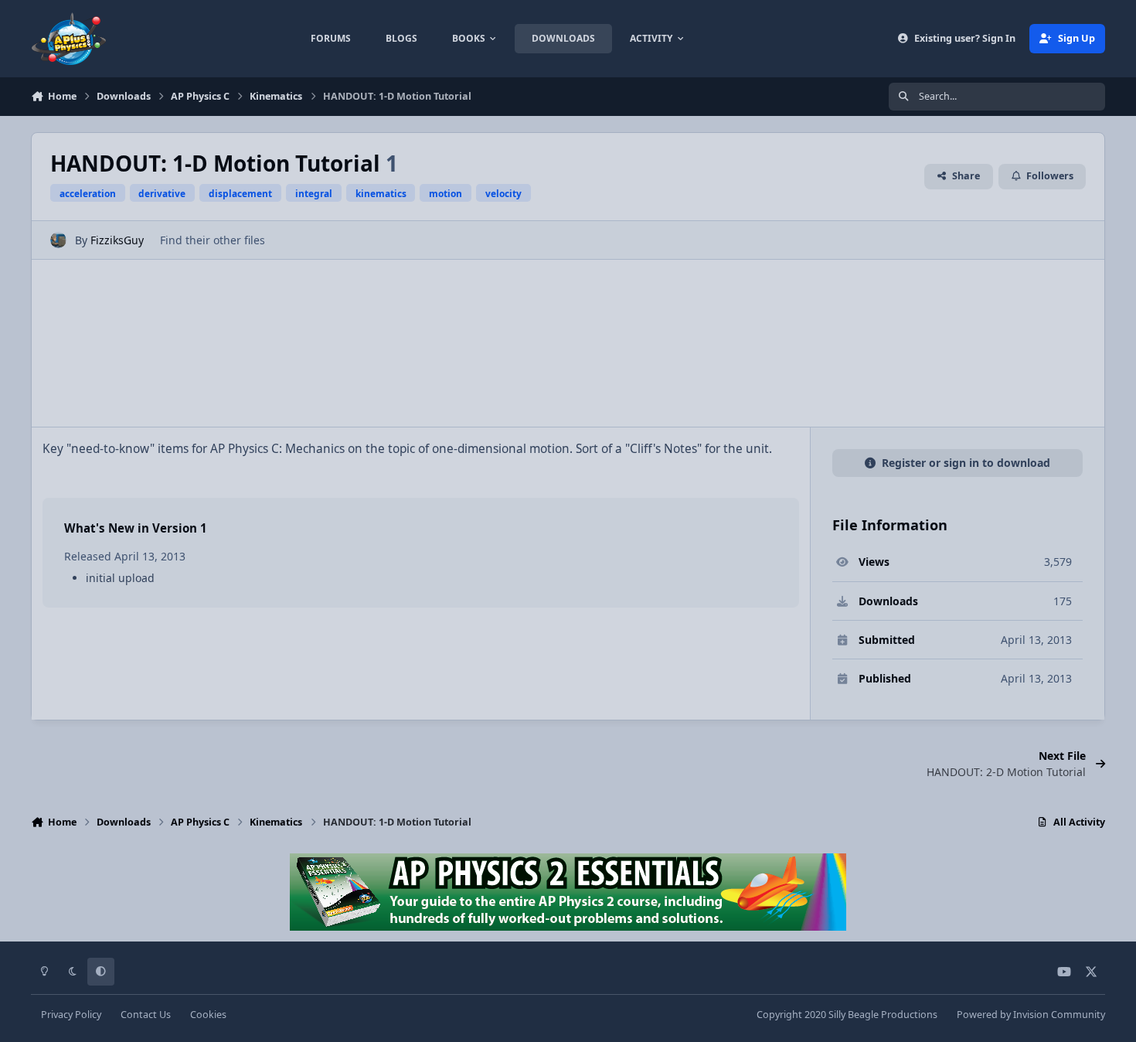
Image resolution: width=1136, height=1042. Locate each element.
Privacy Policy (71, 1014)
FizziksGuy (117, 240)
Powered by (1031, 1014)
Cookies (208, 1014)
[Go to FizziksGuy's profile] (58, 240)
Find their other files (212, 240)
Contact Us (146, 1014)
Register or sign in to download (966, 462)
